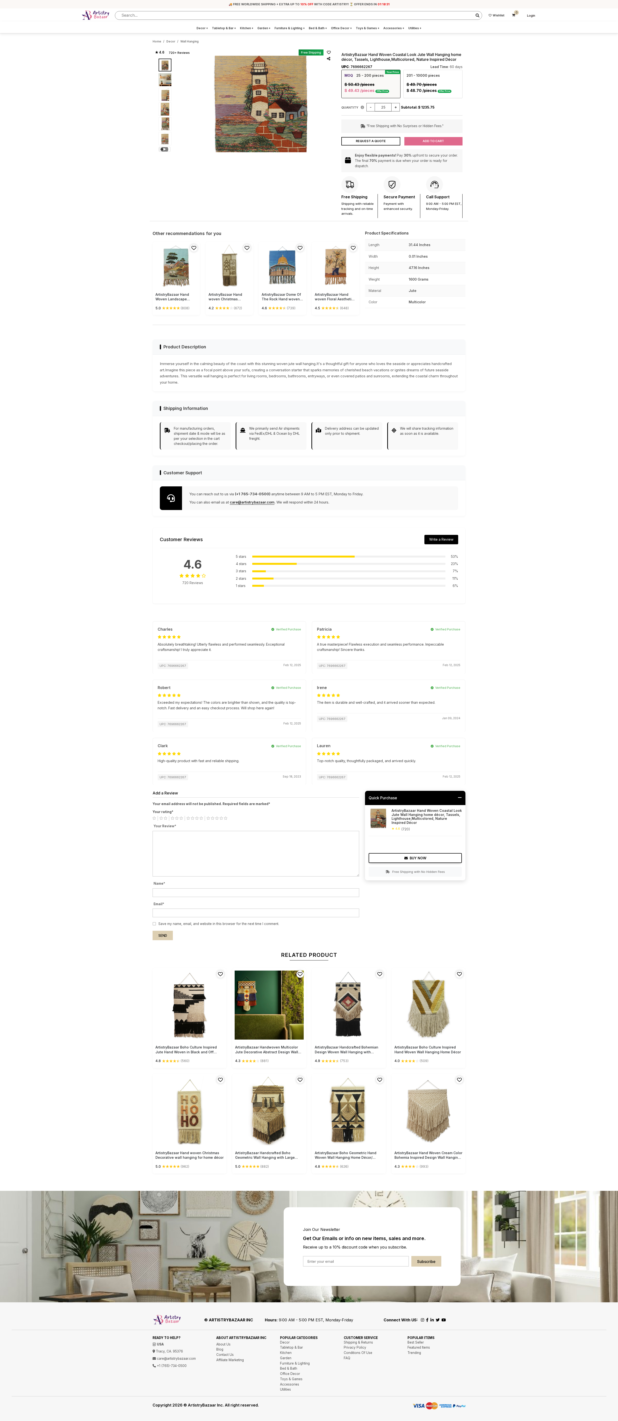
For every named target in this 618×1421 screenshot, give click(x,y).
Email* (159, 904)
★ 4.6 (159, 52)
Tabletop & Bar (224, 28)
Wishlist (498, 15)
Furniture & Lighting (289, 28)
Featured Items (418, 1347)
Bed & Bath (318, 28)
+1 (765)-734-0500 (171, 1366)
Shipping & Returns (358, 1342)
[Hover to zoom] (260, 104)
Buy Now (418, 858)
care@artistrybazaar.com (252, 502)
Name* (159, 883)
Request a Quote (371, 141)
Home (157, 41)
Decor (202, 28)
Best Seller (415, 1342)
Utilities (414, 28)
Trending (414, 1353)
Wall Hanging (189, 41)
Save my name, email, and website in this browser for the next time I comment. (218, 924)
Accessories (393, 28)
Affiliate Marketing (230, 1360)
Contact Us (225, 1355)
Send (162, 936)
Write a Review (441, 539)
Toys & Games (367, 28)
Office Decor (341, 28)
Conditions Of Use (358, 1353)
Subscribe (426, 1261)
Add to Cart (433, 141)
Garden (264, 28)
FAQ (347, 1358)
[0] (513, 15)
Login (531, 15)
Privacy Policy (355, 1347)
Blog (219, 1349)
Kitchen (246, 28)
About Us (223, 1344)
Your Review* (165, 826)
